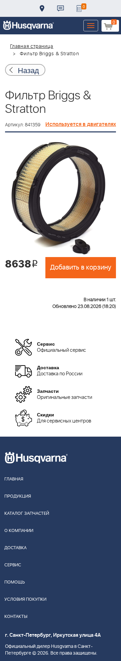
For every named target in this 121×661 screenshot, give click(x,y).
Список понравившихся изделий (79, 8)
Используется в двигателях (80, 124)
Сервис (12, 565)
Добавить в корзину (80, 267)
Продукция (17, 496)
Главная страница (31, 46)
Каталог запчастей (26, 513)
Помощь (14, 582)
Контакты (60, 8)
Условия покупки (25, 599)
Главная (13, 479)
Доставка (42, 8)
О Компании (18, 531)
